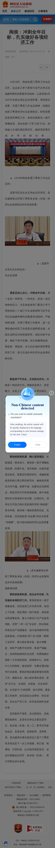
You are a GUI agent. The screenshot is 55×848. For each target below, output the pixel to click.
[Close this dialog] (52, 393)
